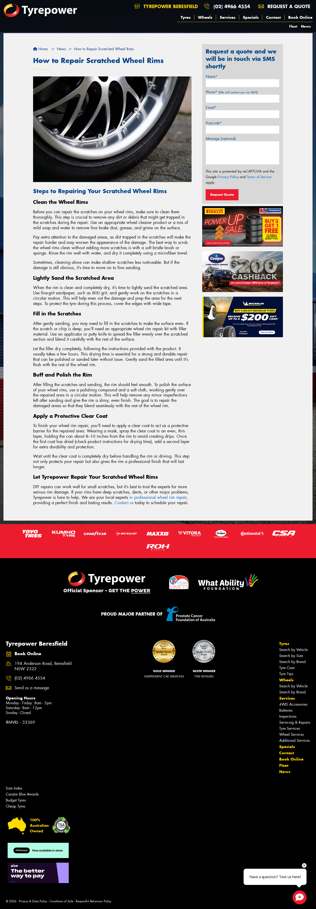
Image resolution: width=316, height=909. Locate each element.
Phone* (232, 92)
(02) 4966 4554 (232, 6)
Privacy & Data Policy (33, 901)
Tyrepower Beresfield (170, 6)
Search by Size (291, 655)
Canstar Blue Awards (22, 794)
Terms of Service (259, 177)
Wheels (205, 17)
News (306, 26)
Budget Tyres (16, 800)
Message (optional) (221, 138)
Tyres (186, 17)
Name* (211, 76)
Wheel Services (291, 734)
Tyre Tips (286, 673)
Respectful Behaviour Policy (93, 901)
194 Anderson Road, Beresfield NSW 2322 (43, 666)
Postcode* (214, 123)
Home (42, 49)
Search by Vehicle (293, 649)
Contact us (124, 503)
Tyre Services (289, 728)
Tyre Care (286, 667)
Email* (211, 107)
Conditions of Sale (61, 901)
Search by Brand (292, 661)
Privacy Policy (228, 177)
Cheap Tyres (15, 806)
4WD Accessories (293, 704)
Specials (251, 17)
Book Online (300, 17)
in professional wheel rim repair (158, 497)
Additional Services (294, 740)
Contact (273, 17)
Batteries (285, 710)
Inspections (287, 716)
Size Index (14, 788)
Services (227, 17)
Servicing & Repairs (294, 722)
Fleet (293, 26)
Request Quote (222, 194)
